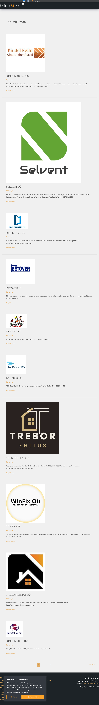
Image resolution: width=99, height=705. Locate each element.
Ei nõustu (14, 697)
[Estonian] (23, 1)
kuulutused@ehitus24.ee (90, 683)
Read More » (10, 91)
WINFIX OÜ (13, 526)
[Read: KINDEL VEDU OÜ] (14, 629)
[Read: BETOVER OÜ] (20, 271)
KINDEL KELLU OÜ (17, 76)
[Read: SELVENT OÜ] (43, 142)
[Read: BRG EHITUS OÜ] (17, 221)
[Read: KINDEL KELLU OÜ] (25, 53)
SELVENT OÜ (14, 186)
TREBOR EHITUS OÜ (18, 458)
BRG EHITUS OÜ (15, 232)
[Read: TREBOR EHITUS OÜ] (32, 428)
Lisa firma (3, 695)
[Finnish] (27, 1)
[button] (22, 4)
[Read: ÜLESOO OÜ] (16, 321)
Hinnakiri (3, 697)
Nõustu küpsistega (33, 697)
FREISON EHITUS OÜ (18, 594)
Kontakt (2, 699)
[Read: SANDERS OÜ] (16, 364)
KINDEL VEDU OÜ (17, 641)
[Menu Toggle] (63, 6)
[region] (25, 688)
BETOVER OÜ (14, 288)
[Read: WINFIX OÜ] (25, 503)
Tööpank (3, 678)
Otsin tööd (3, 680)
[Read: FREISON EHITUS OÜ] (25, 572)
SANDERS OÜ (14, 378)
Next (92, 665)
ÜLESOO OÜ (13, 331)
